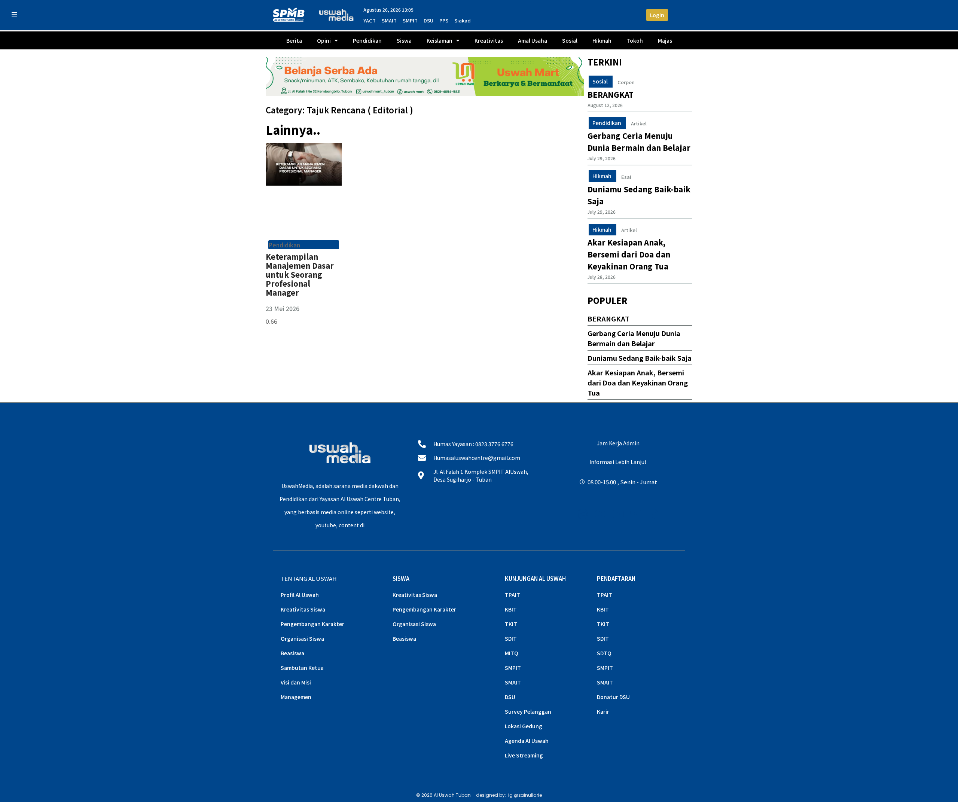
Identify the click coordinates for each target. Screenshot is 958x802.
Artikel (639, 123)
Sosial (569, 40)
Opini (324, 40)
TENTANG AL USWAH (309, 578)
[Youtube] (618, 514)
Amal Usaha (532, 40)
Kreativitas (489, 40)
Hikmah (601, 40)
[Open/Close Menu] (14, 14)
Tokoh (634, 40)
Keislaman (439, 40)
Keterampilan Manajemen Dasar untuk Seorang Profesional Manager (300, 274)
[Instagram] (583, 514)
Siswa (404, 40)
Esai (626, 177)
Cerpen (626, 82)
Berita (294, 40)
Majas (665, 40)
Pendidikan (367, 40)
